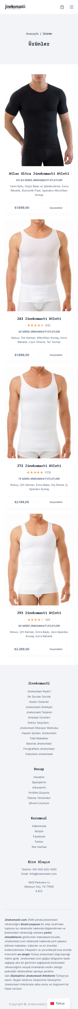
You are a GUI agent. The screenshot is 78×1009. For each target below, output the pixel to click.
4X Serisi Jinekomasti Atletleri (39, 331)
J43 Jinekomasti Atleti (39, 318)
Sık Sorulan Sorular (39, 696)
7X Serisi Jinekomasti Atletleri (39, 478)
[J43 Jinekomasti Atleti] (39, 265)
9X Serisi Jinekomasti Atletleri (39, 625)
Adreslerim (39, 787)
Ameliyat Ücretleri (39, 717)
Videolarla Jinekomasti (39, 754)
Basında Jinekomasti (39, 743)
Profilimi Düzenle (39, 792)
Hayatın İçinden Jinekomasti (39, 733)
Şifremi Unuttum (39, 803)
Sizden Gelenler (39, 701)
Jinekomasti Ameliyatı (39, 707)
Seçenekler (56, 207)
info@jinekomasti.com (43, 873)
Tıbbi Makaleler (39, 738)
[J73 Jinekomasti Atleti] (39, 412)
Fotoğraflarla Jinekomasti (39, 748)
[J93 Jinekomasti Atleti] (39, 560)
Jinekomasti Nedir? (39, 691)
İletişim (39, 831)
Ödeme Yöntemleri (39, 797)
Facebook (39, 836)
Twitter (39, 841)
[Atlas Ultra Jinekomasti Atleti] (39, 120)
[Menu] (71, 7)
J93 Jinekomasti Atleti (39, 613)
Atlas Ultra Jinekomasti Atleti (39, 173)
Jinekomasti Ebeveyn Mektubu (39, 727)
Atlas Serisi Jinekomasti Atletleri (39, 180)
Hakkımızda (39, 826)
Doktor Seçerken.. (39, 722)
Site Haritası (39, 846)
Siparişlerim (39, 782)
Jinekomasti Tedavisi (39, 712)
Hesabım (39, 777)
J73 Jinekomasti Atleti (39, 466)
